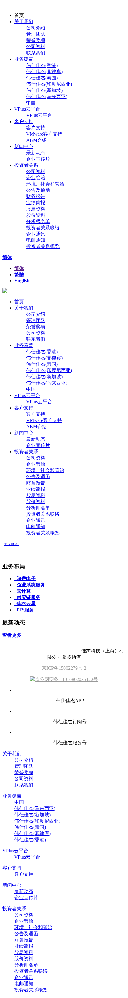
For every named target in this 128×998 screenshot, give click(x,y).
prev (6, 543)
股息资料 (35, 208)
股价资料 (35, 215)
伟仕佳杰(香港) (42, 65)
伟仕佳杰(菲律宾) (44, 71)
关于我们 (23, 21)
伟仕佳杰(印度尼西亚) (49, 84)
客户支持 (23, 121)
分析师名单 (38, 221)
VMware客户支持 (44, 133)
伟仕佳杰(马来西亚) (46, 96)
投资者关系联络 (43, 227)
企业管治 (35, 177)
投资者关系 (26, 165)
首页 (19, 301)
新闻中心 (23, 146)
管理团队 (35, 34)
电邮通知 (35, 240)
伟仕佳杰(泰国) (42, 77)
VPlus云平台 (27, 109)
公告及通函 (38, 190)
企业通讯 (35, 233)
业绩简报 (35, 202)
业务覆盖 (23, 59)
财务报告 (35, 196)
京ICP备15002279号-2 (64, 668)
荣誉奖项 (35, 40)
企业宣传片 (38, 158)
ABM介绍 (36, 140)
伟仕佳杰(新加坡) (44, 90)
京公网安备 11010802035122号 (66, 679)
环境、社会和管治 (45, 183)
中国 (31, 102)
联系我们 (35, 52)
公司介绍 (35, 27)
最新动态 (35, 152)
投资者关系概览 (43, 246)
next (15, 543)
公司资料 (35, 46)
